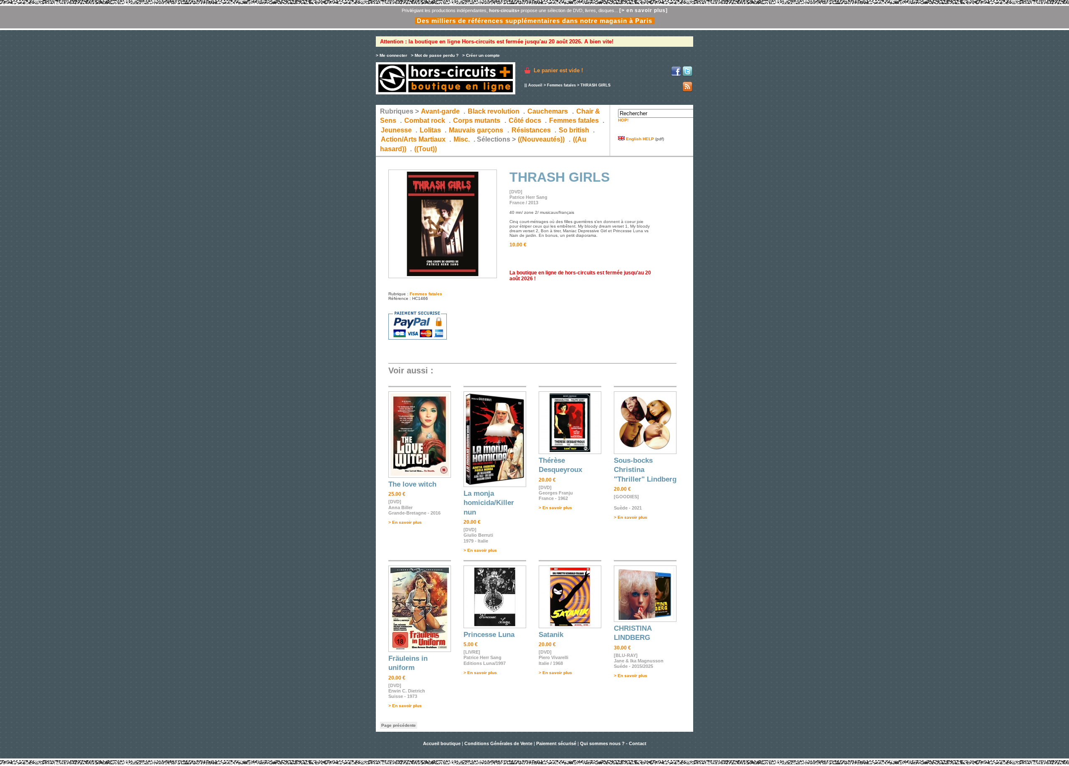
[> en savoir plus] (643, 10)
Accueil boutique (442, 743)
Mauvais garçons (476, 130)
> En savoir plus (405, 522)
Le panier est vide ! (558, 70)
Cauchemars (547, 111)
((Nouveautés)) (541, 139)
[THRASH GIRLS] (442, 276)
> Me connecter (391, 55)
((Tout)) (425, 148)
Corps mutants (477, 120)
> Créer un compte (481, 55)
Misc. (461, 139)
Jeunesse (396, 130)
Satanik (551, 635)
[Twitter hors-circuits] (687, 75)
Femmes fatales (561, 85)
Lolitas (430, 130)
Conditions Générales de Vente (498, 743)
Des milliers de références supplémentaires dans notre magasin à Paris (534, 20)
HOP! (623, 120)
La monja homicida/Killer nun (489, 503)
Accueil (535, 85)
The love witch (412, 484)
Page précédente (398, 725)
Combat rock (424, 120)
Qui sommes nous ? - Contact (613, 743)
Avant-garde (440, 111)
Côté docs (525, 120)
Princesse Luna (489, 635)
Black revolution (493, 111)
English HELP (639, 139)
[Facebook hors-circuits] (676, 75)
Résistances (531, 130)
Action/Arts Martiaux (413, 139)
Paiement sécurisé (556, 743)
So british (574, 130)
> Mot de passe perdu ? (435, 55)
